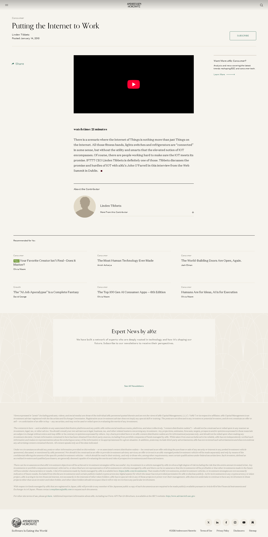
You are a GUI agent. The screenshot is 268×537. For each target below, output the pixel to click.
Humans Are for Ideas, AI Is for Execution (209, 292)
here (50, 496)
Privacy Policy (223, 530)
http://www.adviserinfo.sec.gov (180, 496)
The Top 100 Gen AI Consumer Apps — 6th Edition (131, 292)
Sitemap (252, 530)
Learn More (219, 74)
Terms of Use (206, 530)
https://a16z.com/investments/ (133, 471)
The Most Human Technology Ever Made (125, 260)
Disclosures (239, 530)
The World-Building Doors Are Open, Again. (211, 260)
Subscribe (243, 35)
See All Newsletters (134, 386)
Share (19, 64)
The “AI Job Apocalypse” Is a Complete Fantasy (46, 292)
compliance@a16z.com (61, 489)
